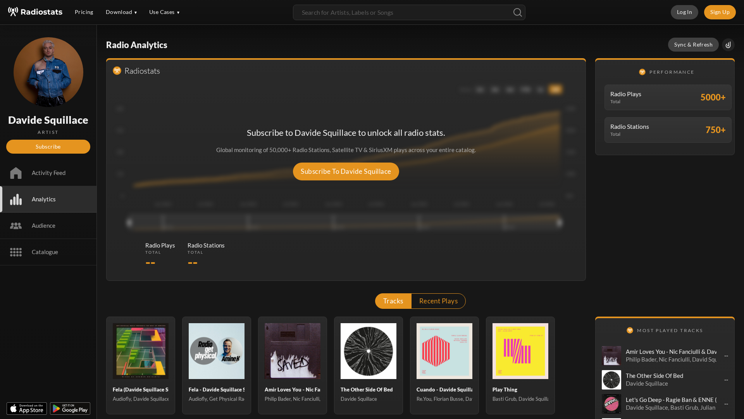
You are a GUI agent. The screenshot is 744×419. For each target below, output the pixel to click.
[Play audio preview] (611, 356)
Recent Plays (438, 301)
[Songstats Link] (728, 44)
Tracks (393, 301)
